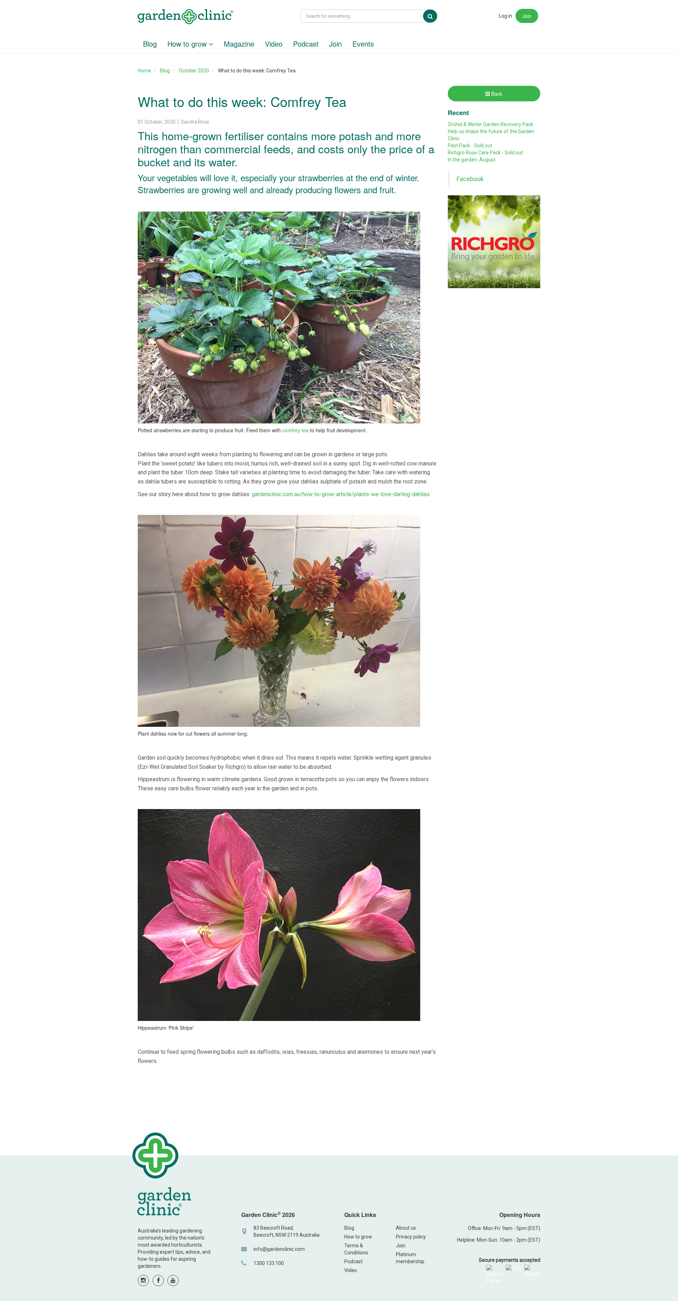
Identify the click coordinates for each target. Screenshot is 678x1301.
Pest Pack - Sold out (470, 145)
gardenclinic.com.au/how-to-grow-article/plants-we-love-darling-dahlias (341, 494)
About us (406, 1228)
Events (363, 43)
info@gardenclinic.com (279, 1249)
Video (273, 43)
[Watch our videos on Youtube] (173, 1280)
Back (496, 93)
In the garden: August (471, 159)
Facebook (470, 179)
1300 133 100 (269, 1263)
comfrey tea (295, 430)
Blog (150, 43)
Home (144, 70)
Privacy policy (411, 1237)
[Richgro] (494, 241)
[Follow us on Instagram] (143, 1280)
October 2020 (194, 70)
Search (435, 16)
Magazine (239, 43)
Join (526, 15)
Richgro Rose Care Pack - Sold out (485, 152)
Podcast (306, 43)
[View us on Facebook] (158, 1280)
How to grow (188, 43)
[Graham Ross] (185, 17)
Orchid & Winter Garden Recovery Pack (490, 124)
